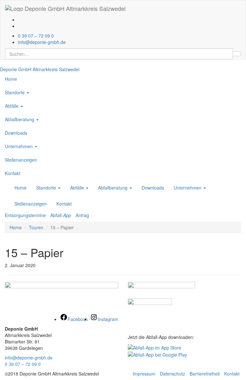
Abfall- (60, 215)
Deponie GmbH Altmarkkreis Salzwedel (39, 69)
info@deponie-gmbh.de (29, 357)
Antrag (82, 215)
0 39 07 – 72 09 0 (23, 364)
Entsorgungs (25, 215)
